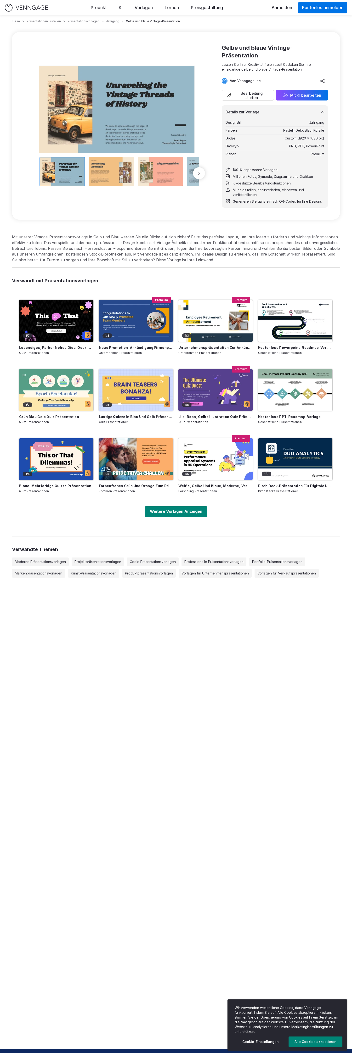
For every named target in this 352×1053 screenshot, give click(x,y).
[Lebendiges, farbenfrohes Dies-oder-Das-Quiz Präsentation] (56, 321)
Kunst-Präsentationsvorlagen (93, 573)
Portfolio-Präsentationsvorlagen (277, 562)
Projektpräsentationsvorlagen (97, 562)
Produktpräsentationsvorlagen (149, 573)
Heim (16, 21)
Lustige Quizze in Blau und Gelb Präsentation (136, 417)
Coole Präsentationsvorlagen (153, 562)
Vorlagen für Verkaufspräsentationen (286, 573)
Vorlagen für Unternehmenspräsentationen (215, 573)
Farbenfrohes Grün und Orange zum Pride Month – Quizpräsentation (136, 486)
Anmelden (282, 7)
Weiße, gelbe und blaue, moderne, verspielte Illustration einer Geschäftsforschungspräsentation (215, 486)
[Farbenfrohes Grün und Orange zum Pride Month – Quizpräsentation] (136, 459)
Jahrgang (112, 21)
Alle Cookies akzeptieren (315, 1042)
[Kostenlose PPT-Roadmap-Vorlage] (295, 390)
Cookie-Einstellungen (260, 1042)
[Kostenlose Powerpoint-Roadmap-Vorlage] (295, 321)
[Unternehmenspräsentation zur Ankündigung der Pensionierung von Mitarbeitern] (215, 321)
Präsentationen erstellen (44, 21)
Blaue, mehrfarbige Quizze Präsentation (55, 486)
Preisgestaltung (207, 7)
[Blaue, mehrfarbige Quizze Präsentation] (56, 459)
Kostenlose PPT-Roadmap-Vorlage (289, 417)
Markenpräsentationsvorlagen (38, 573)
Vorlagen (144, 7)
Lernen (172, 7)
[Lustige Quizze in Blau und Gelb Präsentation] (136, 390)
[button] (248, 95)
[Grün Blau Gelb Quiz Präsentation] (56, 390)
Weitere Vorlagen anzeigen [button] (176, 511)
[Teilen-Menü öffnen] (323, 81)
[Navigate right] (199, 173)
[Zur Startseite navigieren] (26, 8)
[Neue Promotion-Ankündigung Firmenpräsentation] (136, 321)
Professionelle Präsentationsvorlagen (214, 562)
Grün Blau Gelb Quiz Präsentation (49, 417)
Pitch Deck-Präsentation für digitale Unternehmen (295, 486)
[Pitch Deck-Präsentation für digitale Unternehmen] (295, 459)
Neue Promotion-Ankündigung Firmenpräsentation (136, 347)
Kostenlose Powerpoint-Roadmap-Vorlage (295, 347)
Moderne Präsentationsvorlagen (40, 562)
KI (121, 7)
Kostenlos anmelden (322, 7)
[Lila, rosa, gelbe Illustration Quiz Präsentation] (215, 390)
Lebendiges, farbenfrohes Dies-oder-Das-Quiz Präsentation (56, 347)
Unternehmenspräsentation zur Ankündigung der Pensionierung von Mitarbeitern (215, 347)
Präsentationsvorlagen (83, 21)
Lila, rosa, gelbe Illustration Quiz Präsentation (215, 417)
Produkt (99, 7)
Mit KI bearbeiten (305, 95)
